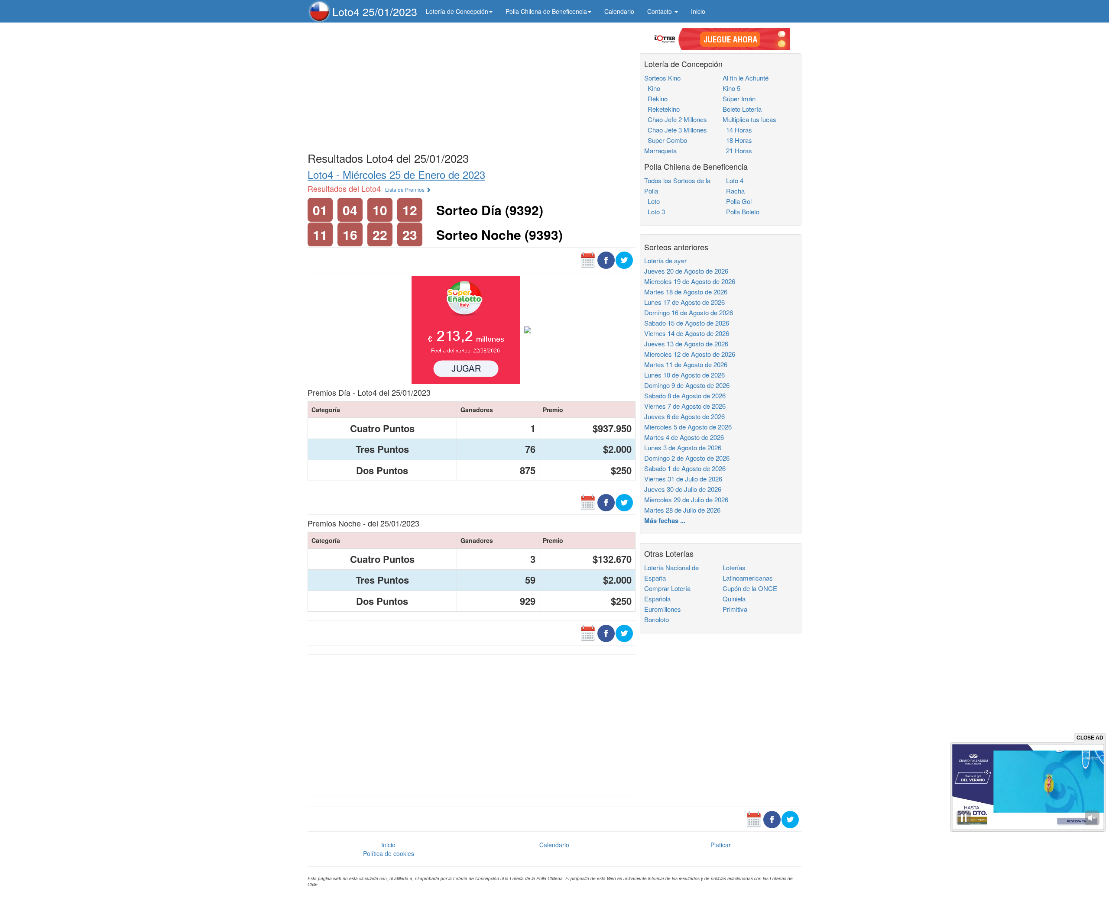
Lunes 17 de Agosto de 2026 (684, 302)
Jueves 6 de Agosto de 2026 (684, 416)
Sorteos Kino (662, 77)
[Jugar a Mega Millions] (466, 329)
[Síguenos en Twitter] (624, 259)
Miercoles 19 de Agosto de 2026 (689, 281)
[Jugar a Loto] (527, 329)
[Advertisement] (472, 85)
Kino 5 (731, 88)
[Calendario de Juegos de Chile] (588, 259)
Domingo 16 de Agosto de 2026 (688, 312)
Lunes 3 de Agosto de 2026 (682, 447)
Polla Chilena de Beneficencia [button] (546, 11)
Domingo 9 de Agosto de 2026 (687, 385)
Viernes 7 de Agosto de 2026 (685, 405)
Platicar (720, 844)
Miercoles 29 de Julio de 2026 (686, 499)
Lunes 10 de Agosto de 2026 (684, 374)
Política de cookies (388, 853)
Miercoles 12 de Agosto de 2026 (689, 353)
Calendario (619, 11)
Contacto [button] (660, 11)
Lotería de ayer (665, 260)
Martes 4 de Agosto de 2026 (684, 437)
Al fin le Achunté (746, 77)
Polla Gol (737, 201)
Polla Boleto (741, 211)
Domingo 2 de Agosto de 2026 (687, 457)
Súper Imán (739, 98)
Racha (734, 190)
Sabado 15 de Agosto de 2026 (686, 322)
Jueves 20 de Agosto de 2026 (686, 270)
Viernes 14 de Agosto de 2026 (686, 333)
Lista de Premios (405, 189)
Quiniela (734, 598)
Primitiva (735, 609)
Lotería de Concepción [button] (457, 11)
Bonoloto (656, 619)
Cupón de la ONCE (750, 588)
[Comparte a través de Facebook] (606, 259)
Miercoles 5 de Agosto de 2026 (688, 426)
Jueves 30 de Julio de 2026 (682, 489)
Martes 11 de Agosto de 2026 (685, 364)
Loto (652, 201)
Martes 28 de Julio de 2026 (682, 509)
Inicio (698, 11)
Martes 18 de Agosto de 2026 (685, 291)
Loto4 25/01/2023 (374, 11)
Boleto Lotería (742, 108)
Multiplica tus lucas (749, 119)
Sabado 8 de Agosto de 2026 (685, 395)
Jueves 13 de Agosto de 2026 (686, 343)
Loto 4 (733, 180)
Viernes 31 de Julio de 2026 (683, 478)
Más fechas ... (664, 520)
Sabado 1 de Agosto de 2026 (685, 468)
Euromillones (662, 609)
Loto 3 (654, 211)
